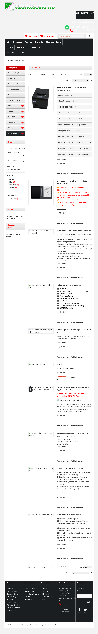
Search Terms (11, 602)
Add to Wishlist (63, 174)
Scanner (11, 188)
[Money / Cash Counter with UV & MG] (41, 469)
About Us (9, 47)
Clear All (10, 166)
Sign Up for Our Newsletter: (82, 590)
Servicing (32, 36)
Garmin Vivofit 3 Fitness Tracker (69, 515)
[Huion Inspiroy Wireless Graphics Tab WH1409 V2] (41, 331)
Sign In (44, 588)
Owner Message (22, 47)
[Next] (67, 74)
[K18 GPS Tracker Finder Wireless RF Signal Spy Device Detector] (41, 388)
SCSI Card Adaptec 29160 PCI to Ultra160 (72, 433)
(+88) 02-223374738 (84, 29)
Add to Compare (77, 174)
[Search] (89, 36)
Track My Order (47, 597)
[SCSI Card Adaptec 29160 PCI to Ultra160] (41, 434)
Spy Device (12, 185)
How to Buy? (49, 36)
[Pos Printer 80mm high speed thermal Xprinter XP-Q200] (41, 98)
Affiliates (27, 597)
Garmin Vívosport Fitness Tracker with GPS (74, 231)
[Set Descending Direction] (91, 80)
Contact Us (35, 47)
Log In (58, 42)
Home (10, 60)
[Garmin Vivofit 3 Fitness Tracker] (41, 515)
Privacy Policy (11, 597)
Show (82, 75)
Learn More (61, 159)
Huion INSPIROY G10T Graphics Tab (70, 285)
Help (43, 599)
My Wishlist (39, 42)
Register (28, 42)
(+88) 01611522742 (79, 27)
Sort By (68, 80)
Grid (29, 80)
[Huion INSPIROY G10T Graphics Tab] (41, 286)
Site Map (10, 599)
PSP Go (60, 364)
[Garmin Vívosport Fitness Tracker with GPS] (41, 231)
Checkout (50, 42)
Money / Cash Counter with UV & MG (71, 468)
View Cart (45, 591)
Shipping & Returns (31, 588)
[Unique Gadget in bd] (41, 364)
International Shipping (32, 594)
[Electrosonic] (29, 6)
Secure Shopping (30, 591)
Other (10, 182)
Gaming (11, 179)
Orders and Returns (13, 608)
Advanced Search (12, 605)
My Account (17, 42)
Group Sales (29, 599)
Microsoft (12, 199)
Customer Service (12, 594)
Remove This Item (23, 157)
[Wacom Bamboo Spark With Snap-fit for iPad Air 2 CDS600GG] (41, 192)
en (79, 17)
